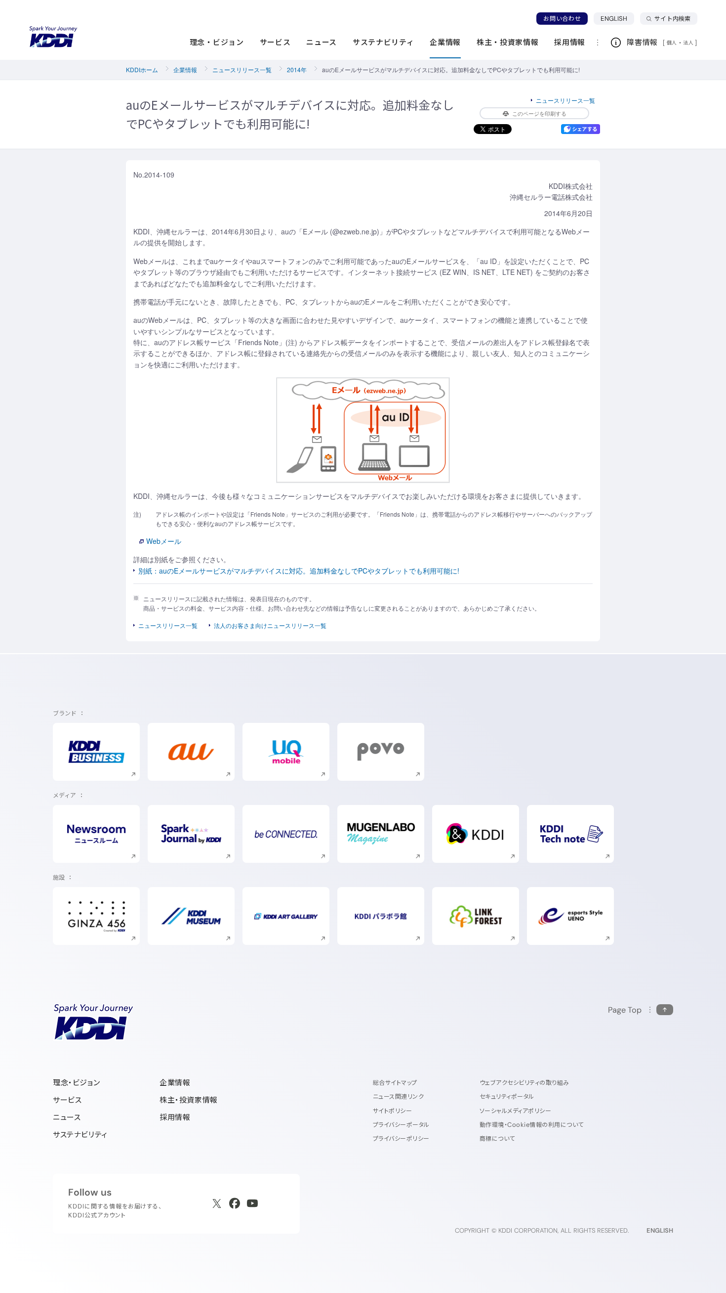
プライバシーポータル (401, 1124)
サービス (67, 1100)
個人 (672, 42)
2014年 (297, 69)
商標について (497, 1138)
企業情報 (185, 69)
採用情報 (175, 1117)
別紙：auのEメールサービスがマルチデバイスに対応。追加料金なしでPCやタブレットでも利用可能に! (298, 571)
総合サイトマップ (395, 1082)
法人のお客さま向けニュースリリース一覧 (270, 625)
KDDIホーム (142, 69)
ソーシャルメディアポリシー (515, 1111)
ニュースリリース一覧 (242, 69)
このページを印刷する (539, 113)
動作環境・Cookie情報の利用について (532, 1124)
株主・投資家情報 (189, 1100)
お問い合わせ (562, 18)
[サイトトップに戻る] (53, 37)
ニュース (67, 1117)
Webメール (163, 541)
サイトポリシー (392, 1111)
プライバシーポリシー (401, 1138)
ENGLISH (617, 18)
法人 (689, 42)
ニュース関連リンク (398, 1096)
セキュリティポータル (507, 1096)
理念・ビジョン (76, 1082)
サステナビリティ (80, 1134)
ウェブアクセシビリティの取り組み (524, 1082)
